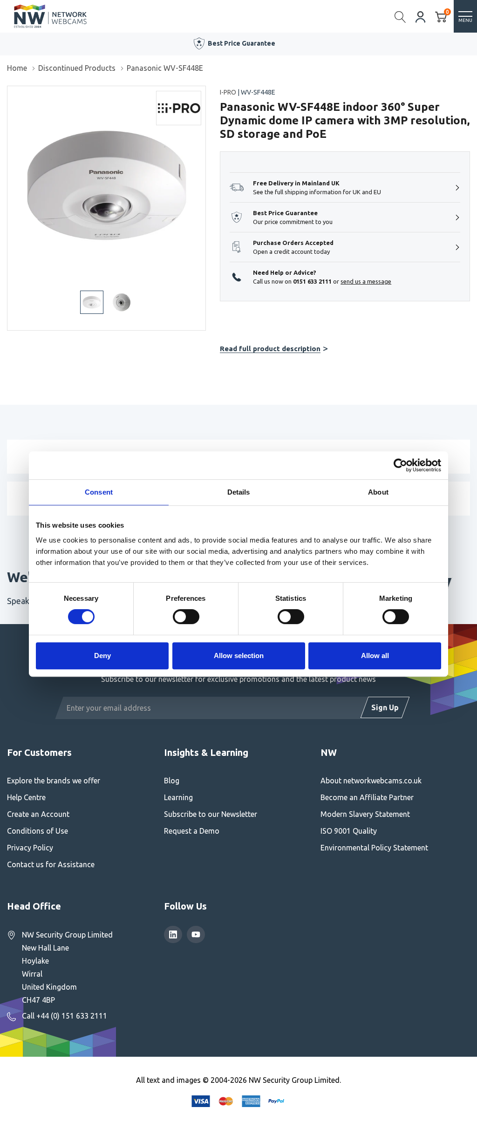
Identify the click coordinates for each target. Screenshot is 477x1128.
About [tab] (378, 492)
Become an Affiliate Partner (367, 797)
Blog (171, 780)
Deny (102, 655)
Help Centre (26, 797)
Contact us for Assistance (51, 864)
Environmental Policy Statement (374, 847)
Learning (178, 797)
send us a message (366, 281)
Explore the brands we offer (53, 780)
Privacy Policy (30, 847)
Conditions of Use (37, 831)
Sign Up (385, 707)
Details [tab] (238, 492)
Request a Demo (191, 831)
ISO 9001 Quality (348, 831)
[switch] (186, 616)
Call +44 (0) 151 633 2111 (64, 1016)
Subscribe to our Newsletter (210, 814)
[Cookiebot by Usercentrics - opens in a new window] (400, 465)
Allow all (375, 655)
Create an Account (38, 814)
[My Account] (421, 16)
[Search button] (400, 16)
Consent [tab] (99, 492)
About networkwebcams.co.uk (371, 780)
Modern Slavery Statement (365, 814)
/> (10, 92)
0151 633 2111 (312, 281)
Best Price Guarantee (241, 43)
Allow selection (239, 655)
